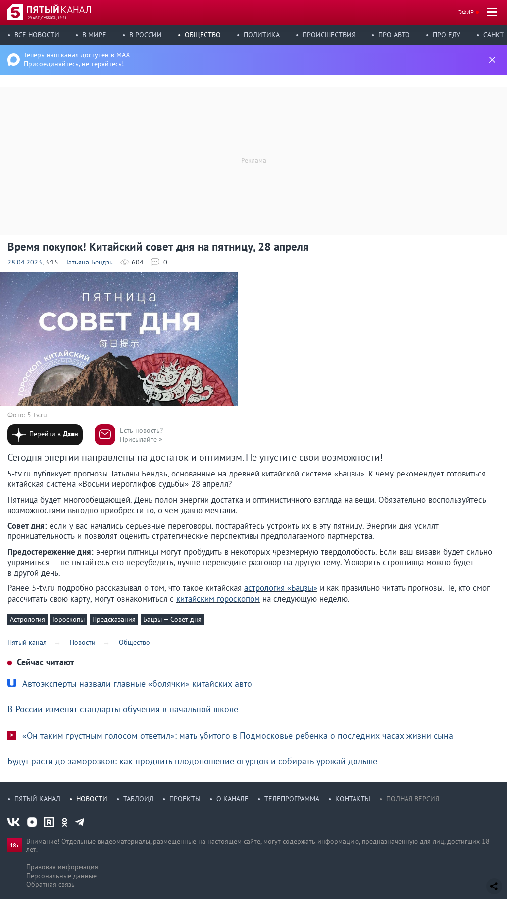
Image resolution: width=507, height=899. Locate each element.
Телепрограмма (291, 798)
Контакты (352, 798)
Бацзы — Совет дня (172, 619)
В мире (94, 34)
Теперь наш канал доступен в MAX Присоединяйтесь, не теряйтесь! (77, 59)
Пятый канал (37, 798)
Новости (91, 798)
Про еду (446, 34)
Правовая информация (62, 866)
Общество (203, 34)
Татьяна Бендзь (89, 262)
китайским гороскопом (218, 598)
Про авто (394, 34)
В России (145, 34)
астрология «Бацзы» (280, 587)
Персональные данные (61, 875)
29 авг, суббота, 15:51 (47, 17)
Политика (262, 34)
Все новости (36, 34)
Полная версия (412, 798)
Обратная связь (50, 884)
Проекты (185, 798)
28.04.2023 (24, 262)
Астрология (27, 619)
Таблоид (138, 798)
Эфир (466, 12)
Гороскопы (68, 619)
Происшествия (329, 34)
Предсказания (114, 619)
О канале (232, 798)
